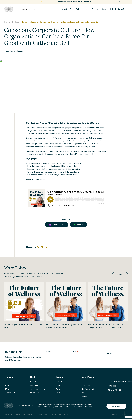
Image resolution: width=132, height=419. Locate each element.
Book (83, 393)
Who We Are (88, 377)
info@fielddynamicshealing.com (120, 381)
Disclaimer (38, 414)
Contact (85, 396)
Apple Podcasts (58, 224)
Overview (8, 382)
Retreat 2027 (35, 393)
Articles (58, 385)
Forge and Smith (121, 414)
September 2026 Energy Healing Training (74, 2)
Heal (86, 9)
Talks (58, 389)
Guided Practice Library (38, 389)
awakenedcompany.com (35, 179)
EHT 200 (8, 389)
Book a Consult (118, 9)
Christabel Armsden (88, 389)
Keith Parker (86, 385)
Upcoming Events (11, 393)
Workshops (34, 385)
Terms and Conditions (61, 414)
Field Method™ (66, 9)
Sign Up (109, 353)
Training (9, 377)
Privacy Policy (48, 414)
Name (48, 351)
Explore (95, 9)
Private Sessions (36, 382)
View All (120, 274)
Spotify (80, 224)
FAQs (58, 393)
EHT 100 (7, 385)
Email (75, 351)
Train (78, 9)
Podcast (59, 382)
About (104, 9)
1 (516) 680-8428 (114, 386)
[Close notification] (120, 2)
